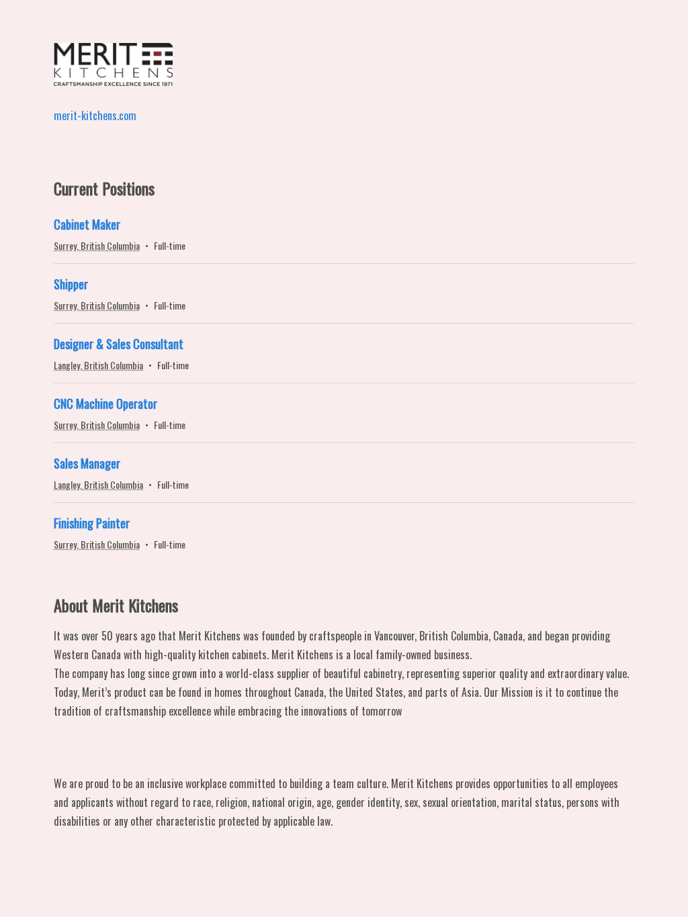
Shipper (71, 284)
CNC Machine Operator (105, 403)
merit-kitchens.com (95, 115)
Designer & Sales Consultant (118, 343)
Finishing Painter (92, 523)
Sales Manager (87, 463)
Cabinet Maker (87, 224)
